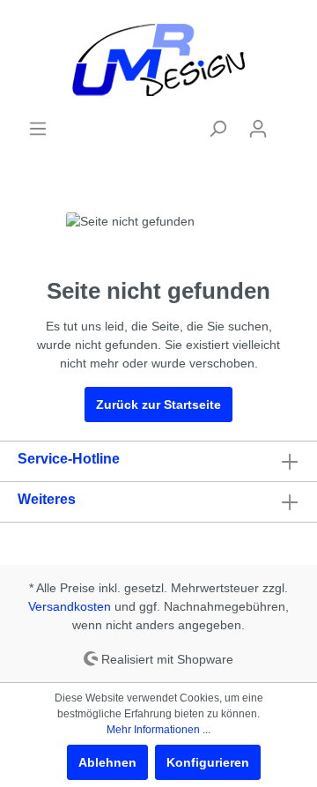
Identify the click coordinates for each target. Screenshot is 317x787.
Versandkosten (69, 606)
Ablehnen (107, 762)
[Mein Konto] (258, 128)
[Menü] (38, 128)
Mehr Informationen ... (158, 730)
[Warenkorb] (288, 121)
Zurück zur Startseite (158, 404)
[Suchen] (217, 128)
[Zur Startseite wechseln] (158, 59)
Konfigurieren (207, 762)
